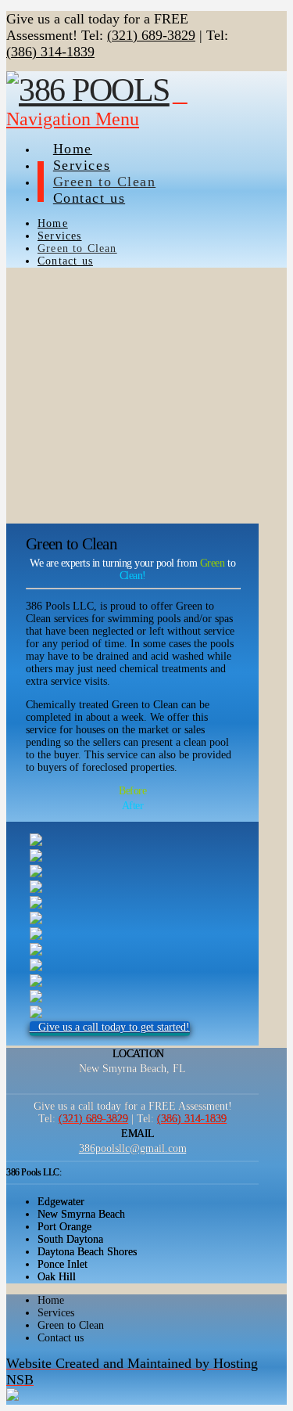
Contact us (61, 1338)
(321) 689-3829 (151, 35)
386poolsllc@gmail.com (133, 1148)
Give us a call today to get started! (114, 1027)
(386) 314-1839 (50, 51)
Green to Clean (71, 1325)
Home (51, 1300)
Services (56, 1313)
